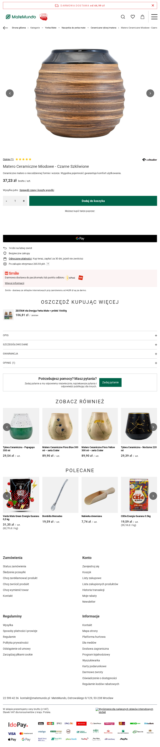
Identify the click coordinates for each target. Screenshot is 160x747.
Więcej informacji (14, 283)
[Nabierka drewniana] (100, 495)
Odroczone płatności (20, 258)
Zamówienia (12, 558)
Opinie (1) (8, 159)
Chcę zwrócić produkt (16, 584)
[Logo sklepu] (26, 17)
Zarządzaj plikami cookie (18, 654)
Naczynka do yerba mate (73, 28)
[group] (80, 93)
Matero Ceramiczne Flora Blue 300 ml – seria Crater (60, 449)
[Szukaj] (123, 17)
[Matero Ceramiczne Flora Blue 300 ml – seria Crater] (60, 426)
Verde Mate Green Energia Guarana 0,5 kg (21, 518)
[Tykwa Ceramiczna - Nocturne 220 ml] (139, 426)
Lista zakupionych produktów (100, 584)
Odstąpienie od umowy (17, 648)
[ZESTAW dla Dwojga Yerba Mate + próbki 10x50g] (8, 314)
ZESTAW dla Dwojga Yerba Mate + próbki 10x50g (41, 310)
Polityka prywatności (15, 642)
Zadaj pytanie (110, 382)
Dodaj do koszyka (93, 201)
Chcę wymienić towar (16, 590)
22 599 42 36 (11, 698)
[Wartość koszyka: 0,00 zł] (142, 17)
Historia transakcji (93, 590)
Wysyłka (8, 625)
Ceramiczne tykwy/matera (103, 28)
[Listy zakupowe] (133, 17)
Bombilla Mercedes (52, 516)
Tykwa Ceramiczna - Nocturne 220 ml (139, 449)
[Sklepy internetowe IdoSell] (126, 711)
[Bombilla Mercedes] (60, 495)
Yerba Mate (50, 28)
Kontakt (8, 595)
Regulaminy (12, 616)
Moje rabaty (89, 595)
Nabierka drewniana (92, 516)
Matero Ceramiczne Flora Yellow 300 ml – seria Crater (98, 449)
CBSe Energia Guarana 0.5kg (136, 516)
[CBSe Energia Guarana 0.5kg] (139, 495)
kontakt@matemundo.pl (35, 698)
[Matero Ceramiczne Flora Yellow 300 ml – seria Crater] (100, 426)
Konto (87, 558)
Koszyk (86, 572)
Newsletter (88, 601)
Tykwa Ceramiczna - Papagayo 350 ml (19, 449)
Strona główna (19, 28)
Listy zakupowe (91, 578)
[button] (10, 93)
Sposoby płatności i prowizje (20, 630)
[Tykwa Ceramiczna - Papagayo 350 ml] (21, 426)
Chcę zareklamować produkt (20, 578)
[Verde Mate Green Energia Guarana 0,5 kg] (21, 495)
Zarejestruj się (90, 566)
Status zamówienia (14, 566)
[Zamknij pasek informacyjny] (153, 5)
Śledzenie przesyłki (14, 572)
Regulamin (9, 636)
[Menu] (154, 17)
